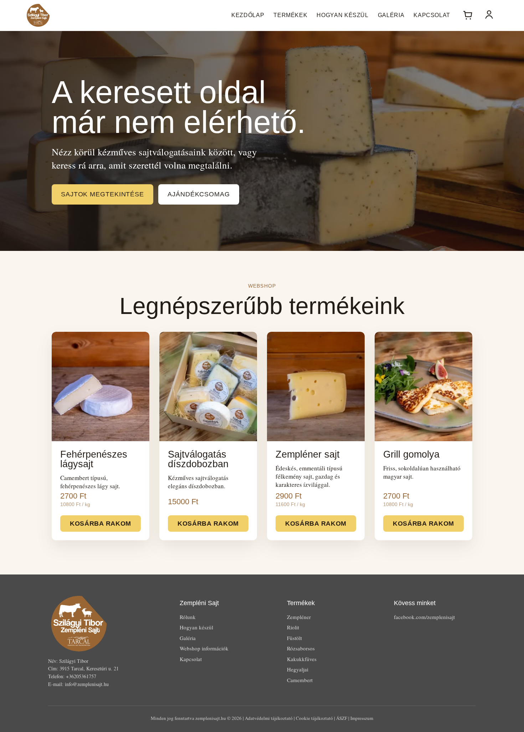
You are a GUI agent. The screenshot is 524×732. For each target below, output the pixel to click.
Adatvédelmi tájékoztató (269, 718)
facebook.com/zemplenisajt (424, 616)
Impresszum (361, 718)
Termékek (290, 15)
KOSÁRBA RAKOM (100, 523)
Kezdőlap (247, 15)
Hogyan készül (342, 15)
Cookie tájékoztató (314, 718)
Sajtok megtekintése (102, 194)
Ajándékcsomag (199, 194)
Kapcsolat (431, 15)
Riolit (293, 627)
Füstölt (294, 637)
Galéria (391, 15)
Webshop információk (204, 648)
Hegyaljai (297, 669)
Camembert (300, 680)
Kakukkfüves (302, 659)
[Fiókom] (489, 15)
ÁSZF (341, 718)
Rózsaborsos (301, 648)
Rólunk (188, 616)
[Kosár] (467, 15)
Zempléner (299, 616)
